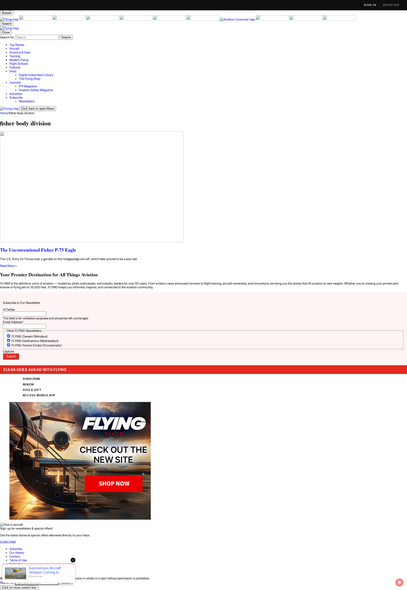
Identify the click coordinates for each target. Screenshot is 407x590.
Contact (14, 556)
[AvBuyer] (136, 19)
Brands (7, 13)
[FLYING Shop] (339, 19)
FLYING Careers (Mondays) (30, 336)
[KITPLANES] (169, 19)
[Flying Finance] (272, 19)
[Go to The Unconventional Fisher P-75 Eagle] (203, 187)
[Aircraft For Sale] (36, 19)
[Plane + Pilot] (203, 19)
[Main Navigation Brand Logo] (9, 28)
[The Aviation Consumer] (238, 19)
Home (4, 113)
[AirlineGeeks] (69, 19)
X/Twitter (9, 309)
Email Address (13, 322)
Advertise (15, 549)
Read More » (8, 266)
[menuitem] (208, 45)
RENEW (28, 384)
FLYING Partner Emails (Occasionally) (37, 345)
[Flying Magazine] (9, 19)
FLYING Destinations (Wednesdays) (35, 341)
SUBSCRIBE (31, 379)
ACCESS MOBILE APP (39, 395)
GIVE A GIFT (32, 390)
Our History (16, 552)
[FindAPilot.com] (306, 19)
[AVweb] (102, 19)
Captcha (8, 351)
